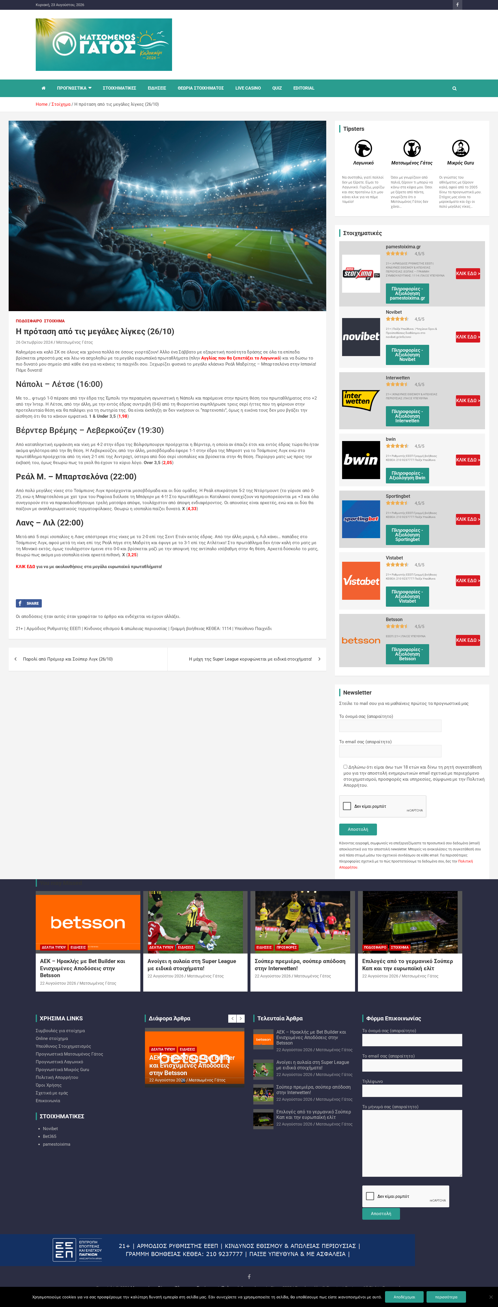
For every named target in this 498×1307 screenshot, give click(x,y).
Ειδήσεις (78, 947)
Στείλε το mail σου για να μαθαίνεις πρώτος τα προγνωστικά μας (404, 703)
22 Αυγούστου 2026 (58, 983)
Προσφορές (287, 947)
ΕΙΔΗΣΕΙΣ (157, 88)
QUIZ (277, 88)
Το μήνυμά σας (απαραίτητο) (390, 1106)
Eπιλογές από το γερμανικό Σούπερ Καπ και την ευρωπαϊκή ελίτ (407, 965)
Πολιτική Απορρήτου (57, 1077)
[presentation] (232, 1019)
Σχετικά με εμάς (52, 1093)
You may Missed (61, 882)
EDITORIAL (303, 88)
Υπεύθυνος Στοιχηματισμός (63, 1046)
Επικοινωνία (48, 1100)
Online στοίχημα (52, 1038)
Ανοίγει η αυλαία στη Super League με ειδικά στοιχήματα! (192, 965)
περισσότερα (446, 1297)
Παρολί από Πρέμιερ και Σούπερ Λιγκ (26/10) (68, 659)
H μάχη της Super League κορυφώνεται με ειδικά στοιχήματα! (250, 659)
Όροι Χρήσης (49, 1085)
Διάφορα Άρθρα (169, 1018)
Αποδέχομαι (404, 1297)
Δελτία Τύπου (54, 947)
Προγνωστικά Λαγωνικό (59, 1061)
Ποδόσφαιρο (29, 321)
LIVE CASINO (248, 88)
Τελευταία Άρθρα (280, 1018)
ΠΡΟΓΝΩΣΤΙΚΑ (71, 88)
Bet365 (49, 1136)
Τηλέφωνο (372, 1081)
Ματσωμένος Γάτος (74, 342)
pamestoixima (56, 1144)
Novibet (50, 1128)
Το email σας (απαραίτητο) (365, 741)
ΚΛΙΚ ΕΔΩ (25, 566)
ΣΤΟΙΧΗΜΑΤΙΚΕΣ (119, 88)
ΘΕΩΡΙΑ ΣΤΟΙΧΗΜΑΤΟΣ (201, 88)
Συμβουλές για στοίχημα (60, 1030)
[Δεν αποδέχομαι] (491, 1297)
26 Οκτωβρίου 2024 (34, 342)
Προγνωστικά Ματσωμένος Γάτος (69, 1054)
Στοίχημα (54, 321)
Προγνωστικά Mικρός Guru (62, 1069)
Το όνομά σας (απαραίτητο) (366, 716)
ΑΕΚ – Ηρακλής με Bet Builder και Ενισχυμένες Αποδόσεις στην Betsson (82, 968)
